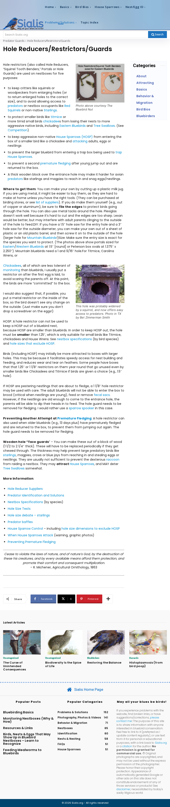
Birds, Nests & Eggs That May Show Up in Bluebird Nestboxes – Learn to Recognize (27, 739)
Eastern (9, 246)
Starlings (50, 110)
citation (127, 746)
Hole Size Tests (19, 508)
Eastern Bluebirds (73, 126)
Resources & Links (18, 728)
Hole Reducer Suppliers (25, 489)
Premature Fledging (74, 418)
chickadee (51, 121)
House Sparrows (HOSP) (75, 137)
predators (15, 106)
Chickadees (12, 265)
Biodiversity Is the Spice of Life (63, 664)
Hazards (133, 657)
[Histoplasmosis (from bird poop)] (148, 642)
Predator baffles (20, 522)
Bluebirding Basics (18, 712)
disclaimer (123, 789)
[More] (108, 599)
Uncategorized (11, 657)
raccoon (112, 459)
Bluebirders (93, 657)
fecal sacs (102, 395)
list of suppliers (47, 202)
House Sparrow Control (26, 528)
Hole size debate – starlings (29, 515)
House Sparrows (82, 464)
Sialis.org (161, 743)
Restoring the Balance (104, 662)
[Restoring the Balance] (106, 642)
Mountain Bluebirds (41, 238)
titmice (56, 117)
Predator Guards (13, 41)
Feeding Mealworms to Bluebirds (22, 751)
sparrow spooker (81, 408)
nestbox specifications (74, 339)
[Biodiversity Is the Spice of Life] (64, 642)
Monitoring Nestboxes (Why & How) (28, 720)
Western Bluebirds (30, 246)
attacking (80, 141)
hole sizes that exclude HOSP (32, 343)
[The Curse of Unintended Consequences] (22, 642)
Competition (17, 130)
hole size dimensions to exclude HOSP (91, 528)
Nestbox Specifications (26, 502)
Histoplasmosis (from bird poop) (146, 664)
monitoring (11, 270)
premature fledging (55, 163)
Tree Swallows (104, 126)
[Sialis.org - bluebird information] (23, 23)
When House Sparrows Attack (30, 535)
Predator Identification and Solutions (36, 495)
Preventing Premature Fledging (32, 542)
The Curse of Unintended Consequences (14, 666)
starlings (9, 455)
